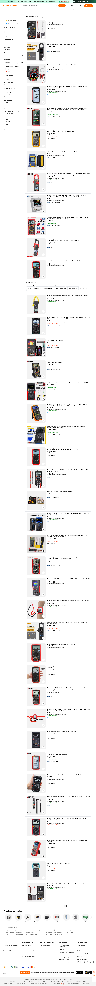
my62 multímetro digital (33, 291)
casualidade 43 (50, 931)
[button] (57, 6)
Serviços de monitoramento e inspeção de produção (28, 957)
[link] (94, 972)
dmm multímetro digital (73, 285)
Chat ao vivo (61, 949)
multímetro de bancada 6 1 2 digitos (56, 934)
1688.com (32, 979)
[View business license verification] (61, 984)
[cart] (77, 5)
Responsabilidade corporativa (10, 950)
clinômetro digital (83, 288)
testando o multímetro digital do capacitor (35, 931)
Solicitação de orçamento (46, 948)
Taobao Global (54, 979)
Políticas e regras (26, 960)
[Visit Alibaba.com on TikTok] (93, 962)
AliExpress (26, 979)
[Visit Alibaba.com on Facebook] (78, 962)
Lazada (48, 979)
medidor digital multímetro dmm (57, 285)
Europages (69, 979)
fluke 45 (69, 929)
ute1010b (8, 929)
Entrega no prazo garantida (28, 950)
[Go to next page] (87, 906)
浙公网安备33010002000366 (72, 983)
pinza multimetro (30, 932)
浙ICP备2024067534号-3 (86, 983)
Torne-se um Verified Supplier (84, 953)
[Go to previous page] (62, 906)
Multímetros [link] (64, 14)
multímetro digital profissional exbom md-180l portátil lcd (15, 934)
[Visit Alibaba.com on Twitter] (84, 962)
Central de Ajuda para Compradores (64, 946)
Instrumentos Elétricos (53, 14)
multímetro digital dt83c (42, 285)
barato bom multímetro (61, 288)
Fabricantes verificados (45, 945)
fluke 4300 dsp (31, 285)
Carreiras (5, 953)
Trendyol (64, 979)
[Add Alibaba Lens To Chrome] (25, 972)
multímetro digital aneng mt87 (54, 932)
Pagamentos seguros (27, 945)
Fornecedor (53, 28)
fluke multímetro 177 (48, 288)
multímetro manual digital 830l (34, 288)
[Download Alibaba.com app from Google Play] (89, 972)
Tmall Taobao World (40, 979)
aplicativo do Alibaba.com (67, 972)
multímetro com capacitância (14, 932)
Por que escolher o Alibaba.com (10, 945)
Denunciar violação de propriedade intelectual (64, 958)
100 (83, 905)
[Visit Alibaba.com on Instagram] (87, 962)
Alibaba (27, 14)
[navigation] (14, 461)
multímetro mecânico (32, 934)
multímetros (70, 932)
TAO (60, 979)
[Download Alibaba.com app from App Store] (79, 972)
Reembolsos (62, 955)
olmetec (28, 929)
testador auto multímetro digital (14, 931)
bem (22, 55)
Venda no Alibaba (81, 945)
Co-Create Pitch (7, 948)
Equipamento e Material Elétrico (38, 14)
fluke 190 (69, 931)
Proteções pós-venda (27, 953)
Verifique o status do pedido (83, 950)
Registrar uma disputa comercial (66, 952)
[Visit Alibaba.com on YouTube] (90, 962)
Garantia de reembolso (27, 948)
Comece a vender (81, 948)
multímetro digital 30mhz (53, 929)
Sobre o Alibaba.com (8, 942)
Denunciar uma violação (64, 962)
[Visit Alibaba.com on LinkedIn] (81, 962)
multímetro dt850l (73, 288)
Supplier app (37, 972)
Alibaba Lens (11, 971)
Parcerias (79, 956)
